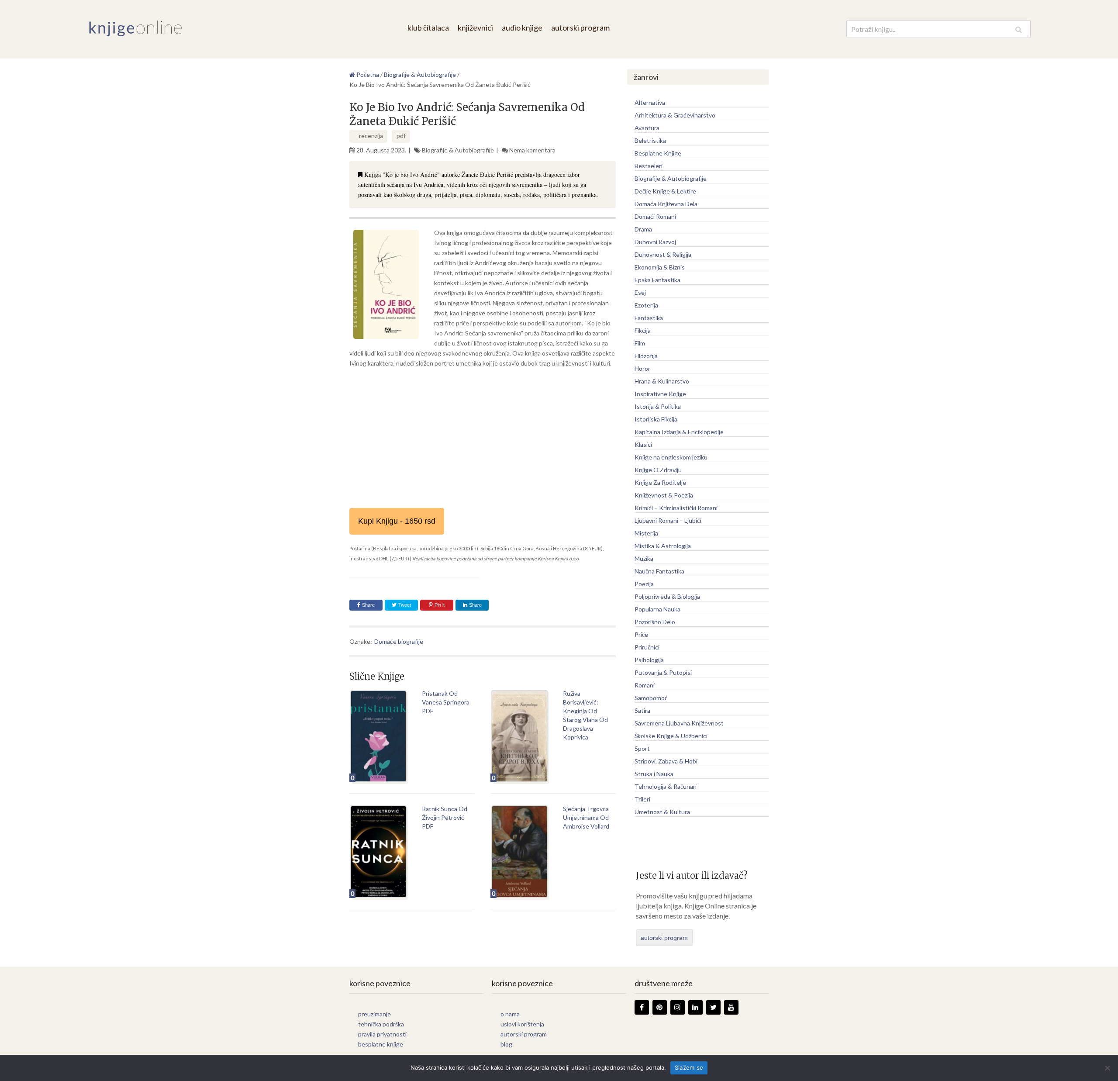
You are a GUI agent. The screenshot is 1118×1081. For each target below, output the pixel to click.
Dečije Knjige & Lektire (665, 191)
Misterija (646, 533)
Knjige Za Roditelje (660, 482)
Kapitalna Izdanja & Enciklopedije (679, 431)
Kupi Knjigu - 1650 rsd (396, 521)
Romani (645, 685)
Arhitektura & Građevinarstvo (675, 115)
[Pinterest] (659, 1007)
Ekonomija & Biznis (660, 267)
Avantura (647, 127)
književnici (475, 27)
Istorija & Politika (658, 406)
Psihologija (649, 659)
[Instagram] (677, 1007)
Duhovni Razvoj (655, 241)
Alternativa (650, 102)
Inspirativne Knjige (660, 393)
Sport (642, 748)
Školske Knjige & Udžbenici (671, 735)
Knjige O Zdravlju (658, 469)
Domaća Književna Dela (666, 203)
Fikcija (643, 330)
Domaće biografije (398, 641)
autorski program (580, 27)
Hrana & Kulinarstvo (662, 381)
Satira (642, 710)
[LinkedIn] (695, 1007)
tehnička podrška (381, 1024)
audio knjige (522, 27)
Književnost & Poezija (664, 495)
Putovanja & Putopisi (663, 672)
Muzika (644, 558)
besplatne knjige (380, 1044)
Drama (643, 229)
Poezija (644, 583)
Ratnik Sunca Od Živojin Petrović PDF (444, 817)
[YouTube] (731, 1007)
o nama (510, 1014)
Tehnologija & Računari (666, 786)
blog (506, 1044)
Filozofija (646, 355)
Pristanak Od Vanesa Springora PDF (445, 702)
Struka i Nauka (654, 773)
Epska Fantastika (657, 279)
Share (368, 605)
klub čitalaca (428, 27)
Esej (640, 292)
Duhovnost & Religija (663, 254)
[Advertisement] (482, 438)
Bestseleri (649, 165)
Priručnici (647, 647)
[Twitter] (713, 1007)
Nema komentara (532, 150)
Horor (642, 368)
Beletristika (650, 140)
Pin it (440, 605)
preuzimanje (374, 1014)
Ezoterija (646, 305)
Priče (641, 634)
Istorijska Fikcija (656, 419)
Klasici (643, 444)
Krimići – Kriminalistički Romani (676, 507)
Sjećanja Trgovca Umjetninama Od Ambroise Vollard (586, 817)
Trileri (642, 799)
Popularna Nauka (657, 609)
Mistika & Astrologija (663, 545)
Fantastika (649, 317)
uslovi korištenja (522, 1024)
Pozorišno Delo (655, 621)
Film (640, 343)
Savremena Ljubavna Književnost (679, 723)
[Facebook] (642, 1007)
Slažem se (689, 1067)
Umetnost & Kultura (662, 811)
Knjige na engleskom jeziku (671, 457)
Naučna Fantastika (659, 571)
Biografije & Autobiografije (458, 150)
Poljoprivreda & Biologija (667, 596)
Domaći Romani (655, 216)
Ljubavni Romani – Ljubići (668, 520)
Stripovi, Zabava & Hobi (666, 761)
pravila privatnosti (382, 1034)
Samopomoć (651, 697)
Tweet (404, 605)
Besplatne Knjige (658, 153)
